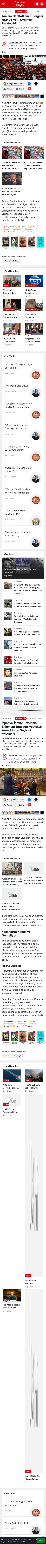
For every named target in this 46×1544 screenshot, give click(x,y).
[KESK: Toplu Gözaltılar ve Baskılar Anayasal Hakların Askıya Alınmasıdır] (34, 286)
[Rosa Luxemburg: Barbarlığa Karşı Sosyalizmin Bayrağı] (23, 660)
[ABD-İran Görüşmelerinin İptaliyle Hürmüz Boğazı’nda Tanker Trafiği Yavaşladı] (12, 1082)
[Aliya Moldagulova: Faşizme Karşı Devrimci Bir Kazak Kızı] (23, 631)
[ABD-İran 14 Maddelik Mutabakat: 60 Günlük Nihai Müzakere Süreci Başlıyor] (34, 1192)
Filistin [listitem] (7, 1057)
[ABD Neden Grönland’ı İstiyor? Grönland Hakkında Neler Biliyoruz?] (23, 646)
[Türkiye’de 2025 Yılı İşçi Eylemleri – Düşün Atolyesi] (23, 700)
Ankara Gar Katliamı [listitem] (11, 261)
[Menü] (4, 4)
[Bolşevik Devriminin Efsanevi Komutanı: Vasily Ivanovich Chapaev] (23, 617)
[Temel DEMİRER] (36, 393)
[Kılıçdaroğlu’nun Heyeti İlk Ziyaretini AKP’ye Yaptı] (34, 334)
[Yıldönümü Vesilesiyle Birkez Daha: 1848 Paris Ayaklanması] (23, 603)
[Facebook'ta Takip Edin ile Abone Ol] (29, 84)
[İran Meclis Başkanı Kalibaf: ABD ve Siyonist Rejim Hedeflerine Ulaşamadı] (12, 1387)
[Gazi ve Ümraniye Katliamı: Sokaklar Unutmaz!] (23, 568)
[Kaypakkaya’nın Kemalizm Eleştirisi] (23, 673)
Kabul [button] (41, 1541)
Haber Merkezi (15, 42)
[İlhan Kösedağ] (36, 522)
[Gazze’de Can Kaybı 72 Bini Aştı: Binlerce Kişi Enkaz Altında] (34, 874)
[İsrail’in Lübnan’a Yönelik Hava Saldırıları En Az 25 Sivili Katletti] (34, 1082)
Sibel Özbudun (10, 373)
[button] (37, 4)
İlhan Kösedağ (10, 520)
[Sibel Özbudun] (36, 375)
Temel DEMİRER (10, 391)
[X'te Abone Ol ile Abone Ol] (36, 84)
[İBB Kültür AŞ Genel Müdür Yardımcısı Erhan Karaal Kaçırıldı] (12, 334)
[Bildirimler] (42, 4)
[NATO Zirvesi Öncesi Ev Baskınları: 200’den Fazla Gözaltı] (34, 310)
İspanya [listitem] (17, 1057)
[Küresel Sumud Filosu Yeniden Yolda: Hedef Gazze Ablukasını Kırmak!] (12, 874)
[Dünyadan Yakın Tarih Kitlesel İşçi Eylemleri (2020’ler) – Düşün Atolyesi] (23, 687)
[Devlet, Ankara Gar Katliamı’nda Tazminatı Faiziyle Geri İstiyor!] (12, 158)
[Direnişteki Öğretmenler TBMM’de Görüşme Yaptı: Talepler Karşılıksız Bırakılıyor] (12, 286)
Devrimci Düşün (20, 4)
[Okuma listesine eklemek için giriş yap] (30, 89)
